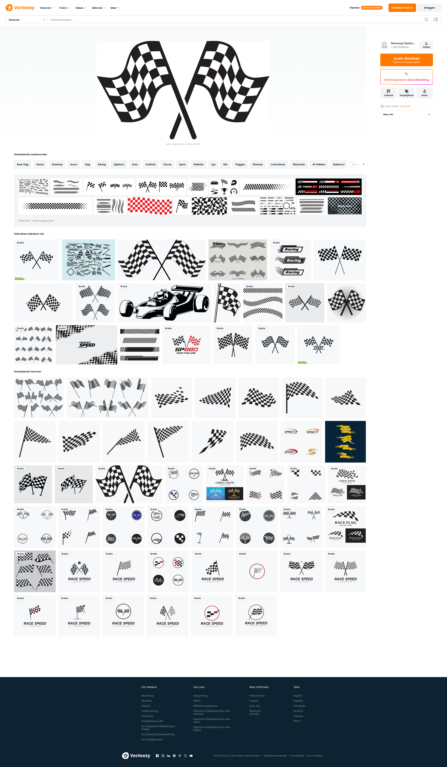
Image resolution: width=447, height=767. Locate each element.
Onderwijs (147, 716)
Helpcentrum (257, 695)
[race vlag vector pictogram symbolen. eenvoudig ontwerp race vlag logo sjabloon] (290, 259)
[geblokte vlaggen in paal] (233, 344)
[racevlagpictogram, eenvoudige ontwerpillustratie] (262, 302)
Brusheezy (147, 695)
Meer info (388, 114)
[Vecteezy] (20, 7)
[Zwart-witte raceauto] (164, 302)
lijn (213, 164)
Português (299, 705)
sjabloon (119, 164)
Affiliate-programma (205, 705)
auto (135, 164)
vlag (87, 164)
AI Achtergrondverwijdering (157, 734)
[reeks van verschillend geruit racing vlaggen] (35, 571)
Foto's (63, 7)
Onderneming (149, 711)
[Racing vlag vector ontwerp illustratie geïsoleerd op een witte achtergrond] (95, 302)
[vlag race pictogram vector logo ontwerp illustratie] (36, 259)
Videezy (145, 705)
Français (298, 716)
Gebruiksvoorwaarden (275, 755)
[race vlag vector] (346, 302)
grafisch (151, 164)
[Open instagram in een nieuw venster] (163, 755)
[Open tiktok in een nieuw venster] (179, 755)
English (297, 695)
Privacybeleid (297, 755)
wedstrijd (339, 164)
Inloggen (429, 7)
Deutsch (298, 711)
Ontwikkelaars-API (152, 721)
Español (298, 700)
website (198, 164)
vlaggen (240, 164)
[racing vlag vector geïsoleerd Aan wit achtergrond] (275, 344)
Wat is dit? (405, 106)
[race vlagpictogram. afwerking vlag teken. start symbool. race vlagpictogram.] (162, 259)
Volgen (426, 47)
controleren (278, 164)
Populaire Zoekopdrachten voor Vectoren (211, 712)
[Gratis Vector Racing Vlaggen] (237, 259)
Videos (79, 7)
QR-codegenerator (152, 739)
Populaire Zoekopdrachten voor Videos (211, 728)
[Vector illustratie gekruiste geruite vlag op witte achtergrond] (340, 259)
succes (167, 164)
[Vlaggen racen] (88, 259)
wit (225, 164)
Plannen (355, 7)
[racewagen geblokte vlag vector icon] (43, 302)
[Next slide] (360, 164)
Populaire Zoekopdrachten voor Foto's (211, 720)
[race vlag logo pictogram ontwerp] (184, 484)
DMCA (197, 700)
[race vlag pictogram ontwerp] (139, 344)
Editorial (97, 7)
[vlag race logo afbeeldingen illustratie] (171, 397)
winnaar (258, 164)
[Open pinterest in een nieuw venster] (174, 755)
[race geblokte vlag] (227, 302)
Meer (113, 7)
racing (102, 164)
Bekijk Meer (345, 206)
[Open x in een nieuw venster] (185, 755)
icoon (73, 164)
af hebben (318, 164)
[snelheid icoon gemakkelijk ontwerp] (301, 442)
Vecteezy (146, 700)
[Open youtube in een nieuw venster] (191, 755)
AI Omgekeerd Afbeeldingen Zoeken (158, 727)
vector (40, 164)
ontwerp (57, 164)
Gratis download (406, 60)
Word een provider (255, 712)
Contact (253, 700)
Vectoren (45, 7)
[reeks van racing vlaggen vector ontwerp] (33, 484)
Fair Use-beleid (314, 755)
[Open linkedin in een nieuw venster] (168, 755)
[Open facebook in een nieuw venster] (157, 755)
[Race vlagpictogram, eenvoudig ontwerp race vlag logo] (186, 344)
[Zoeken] (426, 20)
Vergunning (200, 695)
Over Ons (254, 705)
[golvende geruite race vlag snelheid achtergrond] (86, 344)
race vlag (22, 164)
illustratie (299, 164)
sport (182, 164)
